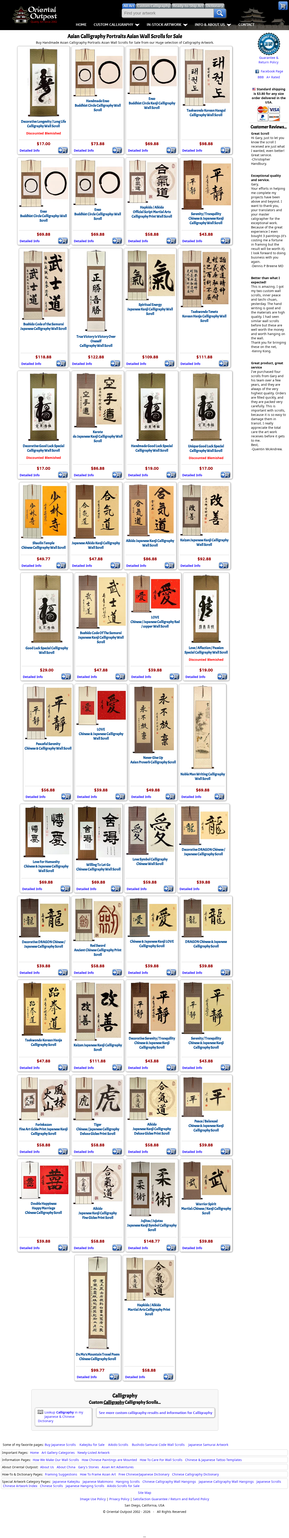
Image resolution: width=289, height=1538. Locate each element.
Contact (246, 24)
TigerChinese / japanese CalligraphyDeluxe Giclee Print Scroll (97, 1129)
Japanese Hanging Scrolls (85, 1486)
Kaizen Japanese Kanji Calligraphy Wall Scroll (204, 542)
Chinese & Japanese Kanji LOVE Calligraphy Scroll (152, 943)
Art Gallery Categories (58, 1452)
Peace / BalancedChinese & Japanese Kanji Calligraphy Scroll (206, 1126)
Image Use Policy (93, 1499)
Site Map (144, 1492)
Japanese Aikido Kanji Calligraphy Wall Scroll (96, 545)
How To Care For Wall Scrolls (161, 1460)
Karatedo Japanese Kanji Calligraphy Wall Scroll (98, 436)
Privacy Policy (119, 1499)
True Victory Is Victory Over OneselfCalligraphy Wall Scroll (96, 341)
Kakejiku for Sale (92, 1444)
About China (66, 1467)
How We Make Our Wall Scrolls (56, 1460)
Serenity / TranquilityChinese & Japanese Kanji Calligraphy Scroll (206, 1043)
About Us (47, 1467)
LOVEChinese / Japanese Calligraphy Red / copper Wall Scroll (155, 622)
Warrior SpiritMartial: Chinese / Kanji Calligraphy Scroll (206, 1208)
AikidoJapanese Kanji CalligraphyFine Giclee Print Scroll (98, 1213)
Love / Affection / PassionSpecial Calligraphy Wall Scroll (206, 650)
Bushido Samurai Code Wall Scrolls (158, 1444)
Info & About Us (210, 24)
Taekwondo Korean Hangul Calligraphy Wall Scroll (206, 112)
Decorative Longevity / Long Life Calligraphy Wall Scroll (43, 123)
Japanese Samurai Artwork (208, 1444)
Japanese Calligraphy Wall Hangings (226, 1481)
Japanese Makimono (98, 1481)
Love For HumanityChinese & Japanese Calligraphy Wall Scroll (46, 866)
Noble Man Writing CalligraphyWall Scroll (202, 776)
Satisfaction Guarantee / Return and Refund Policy (171, 1499)
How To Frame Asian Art (98, 1474)
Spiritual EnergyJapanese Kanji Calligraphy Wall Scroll (150, 309)
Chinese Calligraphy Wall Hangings (169, 1481)
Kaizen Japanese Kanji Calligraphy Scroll (98, 1047)
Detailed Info (30, 150)
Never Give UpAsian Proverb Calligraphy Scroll (153, 759)
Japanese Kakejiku (66, 1481)
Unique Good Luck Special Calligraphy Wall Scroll (206, 448)
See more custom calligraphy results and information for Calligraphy (155, 1412)
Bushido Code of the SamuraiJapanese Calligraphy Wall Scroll (43, 326)
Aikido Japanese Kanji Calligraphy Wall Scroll (150, 543)
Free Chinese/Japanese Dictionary (144, 1474)
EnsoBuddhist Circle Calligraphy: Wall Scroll (43, 216)
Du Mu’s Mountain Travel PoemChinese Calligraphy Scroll (98, 1356)
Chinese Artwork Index (20, 1486)
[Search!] (220, 13)
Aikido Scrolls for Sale (123, 1486)
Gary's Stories (88, 1467)
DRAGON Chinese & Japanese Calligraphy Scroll (206, 944)
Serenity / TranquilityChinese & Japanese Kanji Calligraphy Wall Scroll (206, 218)
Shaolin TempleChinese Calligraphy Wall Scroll (43, 545)
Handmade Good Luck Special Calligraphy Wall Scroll (152, 448)
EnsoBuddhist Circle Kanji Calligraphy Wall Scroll (152, 103)
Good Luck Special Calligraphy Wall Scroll (47, 650)
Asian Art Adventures (118, 1467)
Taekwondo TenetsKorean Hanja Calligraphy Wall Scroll (204, 316)
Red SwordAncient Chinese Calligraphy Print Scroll (97, 950)
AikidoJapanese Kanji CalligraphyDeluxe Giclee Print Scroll (152, 1129)
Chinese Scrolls (51, 1486)
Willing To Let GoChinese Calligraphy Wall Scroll (98, 867)
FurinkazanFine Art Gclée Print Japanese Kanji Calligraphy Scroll (43, 1129)
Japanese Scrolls (268, 1481)
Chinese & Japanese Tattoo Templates (213, 1460)
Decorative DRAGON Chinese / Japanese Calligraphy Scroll (203, 851)
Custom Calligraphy (113, 24)
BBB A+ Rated (269, 77)
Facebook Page (271, 71)
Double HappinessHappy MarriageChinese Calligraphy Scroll (43, 1208)
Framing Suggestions (61, 1474)
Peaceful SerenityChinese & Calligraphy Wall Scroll (48, 746)
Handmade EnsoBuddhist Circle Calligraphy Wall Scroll (98, 105)
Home (81, 24)
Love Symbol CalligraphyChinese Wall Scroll (150, 861)
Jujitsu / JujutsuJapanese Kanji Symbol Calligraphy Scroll (152, 1225)
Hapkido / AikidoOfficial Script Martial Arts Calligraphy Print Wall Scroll (152, 212)
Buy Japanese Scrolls (60, 1444)
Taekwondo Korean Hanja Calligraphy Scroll (43, 1042)
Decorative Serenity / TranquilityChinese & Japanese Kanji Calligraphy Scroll (152, 1043)
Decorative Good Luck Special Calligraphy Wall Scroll (43, 448)
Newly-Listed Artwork (93, 1452)
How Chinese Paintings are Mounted (109, 1460)
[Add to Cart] (63, 150)
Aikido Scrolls (118, 1444)
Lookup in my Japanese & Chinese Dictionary (60, 1416)
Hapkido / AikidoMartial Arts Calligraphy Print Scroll (149, 1309)
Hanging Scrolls (128, 1481)
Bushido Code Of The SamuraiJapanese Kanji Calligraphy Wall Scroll (101, 637)
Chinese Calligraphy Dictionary (195, 1474)
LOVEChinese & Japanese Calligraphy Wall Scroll (101, 734)
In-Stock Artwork (164, 24)
